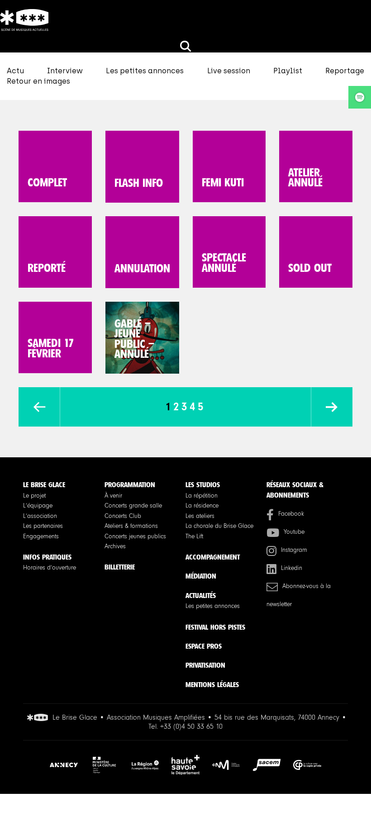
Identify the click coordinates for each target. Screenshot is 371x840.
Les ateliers (200, 516)
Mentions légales (212, 684)
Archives (115, 546)
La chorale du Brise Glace (219, 526)
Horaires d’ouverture (49, 567)
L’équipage (37, 505)
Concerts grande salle (133, 505)
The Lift (194, 536)
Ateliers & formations (131, 526)
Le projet (34, 495)
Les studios (203, 484)
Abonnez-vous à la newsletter (298, 595)
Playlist (287, 70)
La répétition (202, 495)
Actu (15, 70)
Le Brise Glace (44, 484)
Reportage (344, 70)
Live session (228, 70)
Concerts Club (123, 516)
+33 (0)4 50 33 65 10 (191, 726)
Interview (65, 70)
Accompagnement (213, 557)
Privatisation (205, 665)
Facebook (291, 513)
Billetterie (120, 567)
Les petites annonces (145, 70)
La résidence (202, 505)
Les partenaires (43, 526)
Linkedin (291, 568)
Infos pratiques (47, 557)
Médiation (201, 576)
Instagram (294, 550)
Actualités (201, 595)
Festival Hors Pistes (215, 627)
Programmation (130, 484)
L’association (40, 516)
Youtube (294, 532)
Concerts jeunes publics (135, 536)
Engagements (41, 536)
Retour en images (38, 81)
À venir (113, 495)
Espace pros (204, 646)
